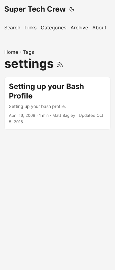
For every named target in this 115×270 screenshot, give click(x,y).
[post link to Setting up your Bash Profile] (57, 103)
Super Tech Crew (35, 9)
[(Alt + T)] (71, 9)
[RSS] (59, 63)
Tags (28, 52)
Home (11, 52)
